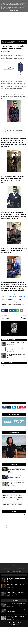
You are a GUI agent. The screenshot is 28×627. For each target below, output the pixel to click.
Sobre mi (13, 622)
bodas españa (5, 497)
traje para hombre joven (6, 304)
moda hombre (8, 301)
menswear (20, 504)
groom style (14, 504)
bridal (11, 497)
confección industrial (19, 299)
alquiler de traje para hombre (10, 41)
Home (9, 622)
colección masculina (18, 497)
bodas (20, 495)
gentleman (12, 502)
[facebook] (4, 407)
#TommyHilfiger (6, 495)
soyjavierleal (5, 51)
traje (3, 302)
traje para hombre (16, 302)
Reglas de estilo (16, 301)
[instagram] (23, 407)
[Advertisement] (14, 23)
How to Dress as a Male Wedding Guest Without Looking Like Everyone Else (16, 470)
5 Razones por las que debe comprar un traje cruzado (16, 348)
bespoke (15, 495)
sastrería (22, 301)
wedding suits (14, 525)
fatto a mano (5, 502)
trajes (3, 306)
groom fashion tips (6, 504)
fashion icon (19, 499)
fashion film (13, 499)
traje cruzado (8, 302)
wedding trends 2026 (14, 527)
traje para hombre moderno (18, 304)
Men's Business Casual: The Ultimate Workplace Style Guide (16, 483)
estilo (3, 301)
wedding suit (14, 523)
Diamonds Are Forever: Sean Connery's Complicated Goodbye (16, 593)
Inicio (3, 41)
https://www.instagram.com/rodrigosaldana (16, 296)
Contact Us (19, 622)
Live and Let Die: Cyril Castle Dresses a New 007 (16, 579)
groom (17, 502)
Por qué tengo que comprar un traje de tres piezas (16, 355)
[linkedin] (14, 407)
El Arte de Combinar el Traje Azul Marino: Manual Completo (15, 476)
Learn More (12, 10)
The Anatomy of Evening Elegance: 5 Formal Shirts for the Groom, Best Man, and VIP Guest (16, 586)
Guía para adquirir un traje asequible (15, 342)
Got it (17, 10)
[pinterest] (19, 407)
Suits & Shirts (17, 624)
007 (11, 495)
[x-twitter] (9, 407)
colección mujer (6, 499)
